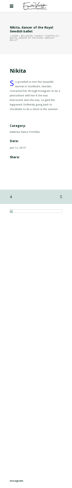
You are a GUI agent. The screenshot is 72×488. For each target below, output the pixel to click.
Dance (39, 36)
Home (15, 36)
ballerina (27, 36)
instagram (16, 480)
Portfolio (51, 36)
